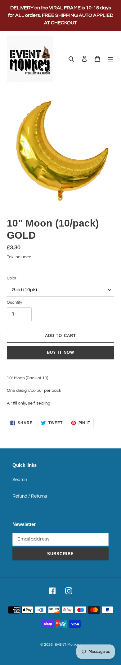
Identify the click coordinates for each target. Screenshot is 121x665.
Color (11, 278)
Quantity (14, 302)
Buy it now (60, 352)
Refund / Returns (29, 496)
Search (19, 479)
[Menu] (110, 59)
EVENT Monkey (68, 645)
